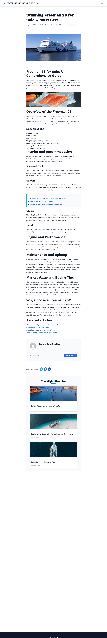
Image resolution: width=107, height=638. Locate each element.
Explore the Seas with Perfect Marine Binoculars (52, 434)
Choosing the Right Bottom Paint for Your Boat (43, 325)
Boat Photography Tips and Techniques (40, 330)
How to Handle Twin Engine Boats (38, 327)
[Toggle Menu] (102, 3)
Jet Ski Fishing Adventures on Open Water (41, 332)
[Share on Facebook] (45, 369)
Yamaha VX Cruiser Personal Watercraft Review (48, 199)
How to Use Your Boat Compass (41, 201)
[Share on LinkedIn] (49, 369)
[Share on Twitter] (41, 369)
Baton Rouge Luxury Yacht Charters (46, 406)
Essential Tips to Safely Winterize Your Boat (46, 204)
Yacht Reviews (61, 25)
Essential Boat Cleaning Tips (43, 462)
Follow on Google (81, 635)
